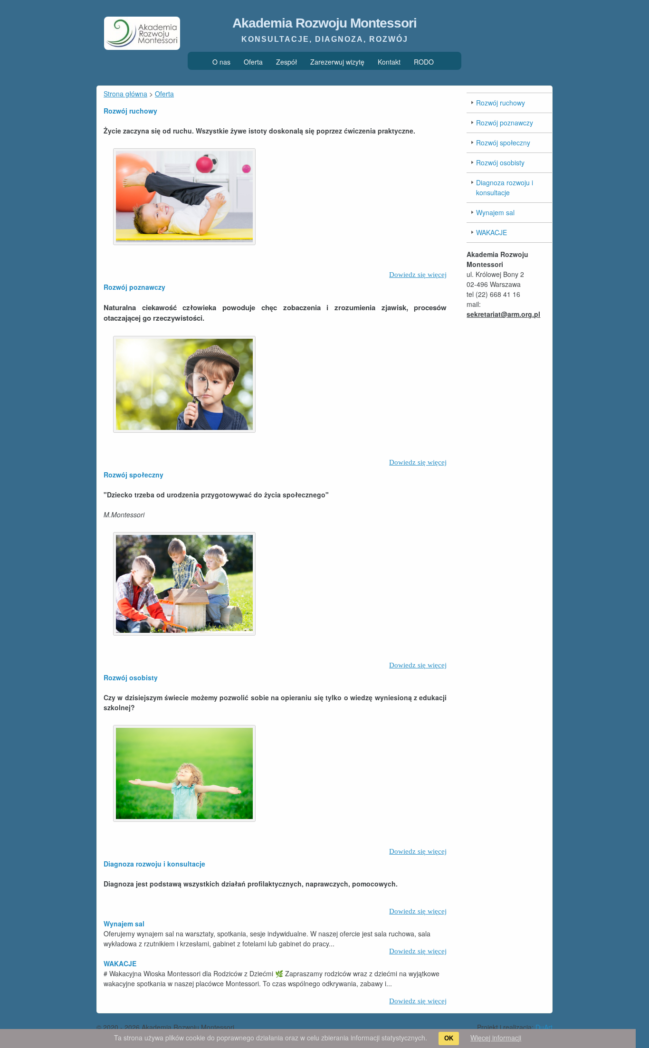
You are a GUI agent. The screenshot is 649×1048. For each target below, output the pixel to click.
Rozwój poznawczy (134, 287)
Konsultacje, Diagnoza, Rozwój (324, 39)
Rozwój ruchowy (130, 110)
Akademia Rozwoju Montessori (324, 23)
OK (448, 1038)
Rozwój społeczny (133, 474)
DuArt (544, 1027)
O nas (221, 62)
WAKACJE (120, 963)
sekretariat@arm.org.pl (503, 314)
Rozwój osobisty (131, 677)
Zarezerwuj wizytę (337, 62)
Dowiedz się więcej (418, 274)
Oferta (253, 62)
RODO (424, 62)
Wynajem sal (124, 923)
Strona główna (125, 93)
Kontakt (389, 62)
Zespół (286, 62)
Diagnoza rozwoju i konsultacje (154, 863)
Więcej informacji (495, 1037)
